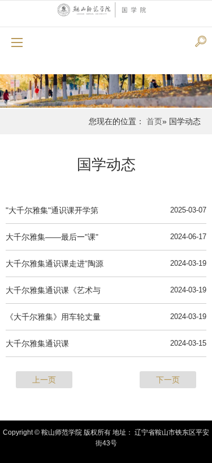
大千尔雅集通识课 (37, 343)
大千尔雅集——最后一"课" (52, 236)
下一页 (168, 379)
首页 (154, 121)
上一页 (44, 379)
